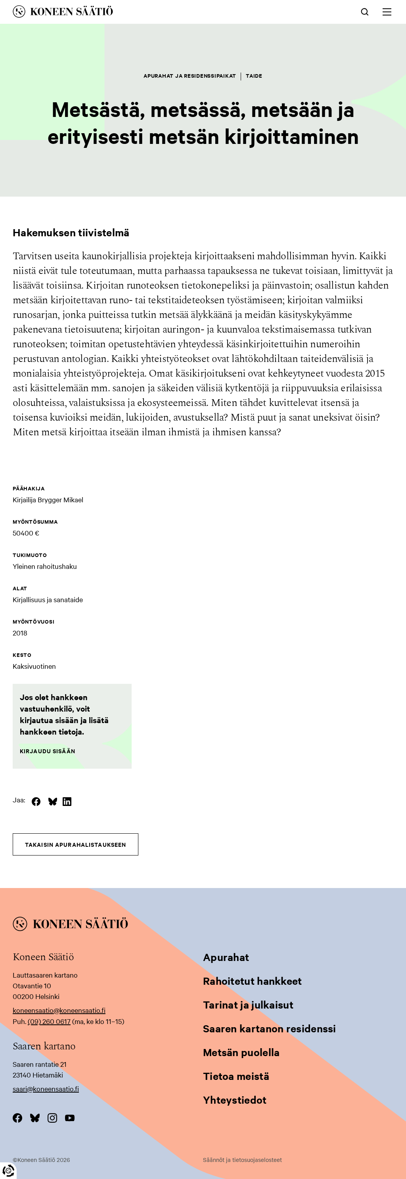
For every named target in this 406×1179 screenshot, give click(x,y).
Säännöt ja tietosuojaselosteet (242, 1160)
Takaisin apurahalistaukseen (75, 844)
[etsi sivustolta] (364, 11)
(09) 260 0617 (49, 1021)
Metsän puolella (241, 1052)
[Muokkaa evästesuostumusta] (8, 1170)
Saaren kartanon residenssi (269, 1028)
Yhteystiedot (235, 1099)
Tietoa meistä (236, 1076)
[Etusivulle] (124, 13)
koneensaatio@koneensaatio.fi (59, 1009)
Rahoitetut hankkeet (252, 981)
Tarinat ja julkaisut (248, 1004)
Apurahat (226, 957)
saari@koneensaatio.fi (46, 1088)
